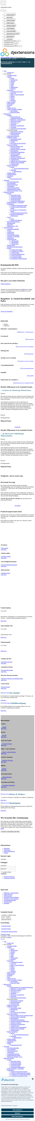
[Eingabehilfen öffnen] (3, 3)
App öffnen (18, 505)
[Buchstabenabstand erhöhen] (21, 46)
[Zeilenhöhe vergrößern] (17, 44)
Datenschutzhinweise (9, 851)
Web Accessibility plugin (7, 57)
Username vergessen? (9, 878)
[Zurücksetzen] (2, 10)
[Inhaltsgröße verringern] (17, 41)
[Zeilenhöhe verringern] (14, 44)
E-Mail (23, 289)
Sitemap (6, 853)
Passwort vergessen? (9, 876)
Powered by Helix (5, 934)
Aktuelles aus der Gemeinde (11, 898)
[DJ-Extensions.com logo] (17, 56)
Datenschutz (7, 850)
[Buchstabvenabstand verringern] (19, 46)
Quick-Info (17, 427)
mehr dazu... (4, 621)
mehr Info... (4, 700)
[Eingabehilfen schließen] (5, 11)
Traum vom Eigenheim (6, 311)
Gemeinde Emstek (6, 926)
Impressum (7, 848)
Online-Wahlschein (5, 284)
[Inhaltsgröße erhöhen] (20, 41)
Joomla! (9, 937)
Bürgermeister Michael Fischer (9, 931)
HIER (2, 828)
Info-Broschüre (8, 901)
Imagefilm (6, 903)
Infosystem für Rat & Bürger (11, 897)
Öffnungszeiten (8, 896)
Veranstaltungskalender (10, 900)
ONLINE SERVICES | (9, 62)
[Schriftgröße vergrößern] (17, 43)
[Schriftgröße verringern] (15, 43)
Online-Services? (8, 894)
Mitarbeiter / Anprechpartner (11, 893)
